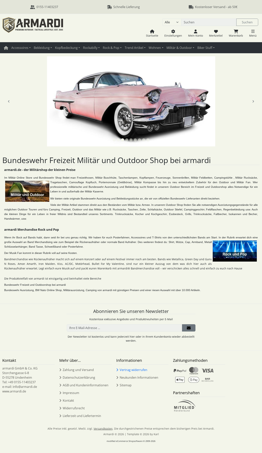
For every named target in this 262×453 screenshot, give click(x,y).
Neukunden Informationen (139, 377)
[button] (253, 33)
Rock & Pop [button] (111, 48)
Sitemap (126, 385)
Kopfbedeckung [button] (66, 48)
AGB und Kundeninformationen (85, 385)
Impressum (71, 393)
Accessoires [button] (19, 48)
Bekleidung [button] (42, 48)
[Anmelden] (188, 328)
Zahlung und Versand (78, 370)
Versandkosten (103, 428)
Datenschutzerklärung (79, 377)
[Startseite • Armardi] (33, 28)
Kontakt (68, 400)
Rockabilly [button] (90, 48)
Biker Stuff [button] (204, 48)
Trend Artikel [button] (134, 48)
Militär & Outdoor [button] (179, 48)
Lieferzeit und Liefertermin (82, 416)
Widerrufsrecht (74, 408)
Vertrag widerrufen (133, 370)
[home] (6, 48)
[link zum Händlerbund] (185, 406)
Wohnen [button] (155, 48)
